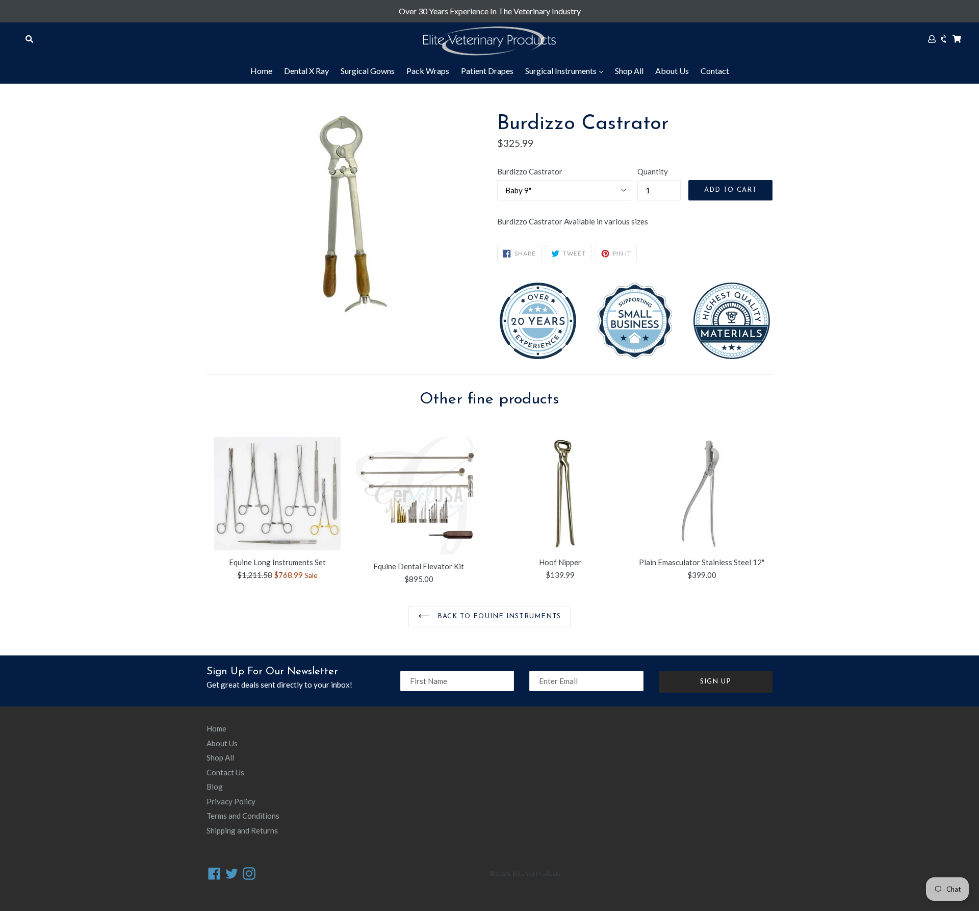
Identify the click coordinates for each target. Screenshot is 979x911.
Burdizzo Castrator (529, 171)
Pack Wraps (427, 70)
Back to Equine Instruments (498, 616)
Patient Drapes (487, 70)
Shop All (629, 70)
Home (261, 70)
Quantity (652, 171)
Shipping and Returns (242, 830)
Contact (715, 70)
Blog (215, 786)
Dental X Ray (306, 70)
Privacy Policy (231, 801)
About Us (672, 70)
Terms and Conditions (243, 815)
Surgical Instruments (561, 70)
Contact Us (225, 772)
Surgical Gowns (368, 70)
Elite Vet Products (536, 873)
